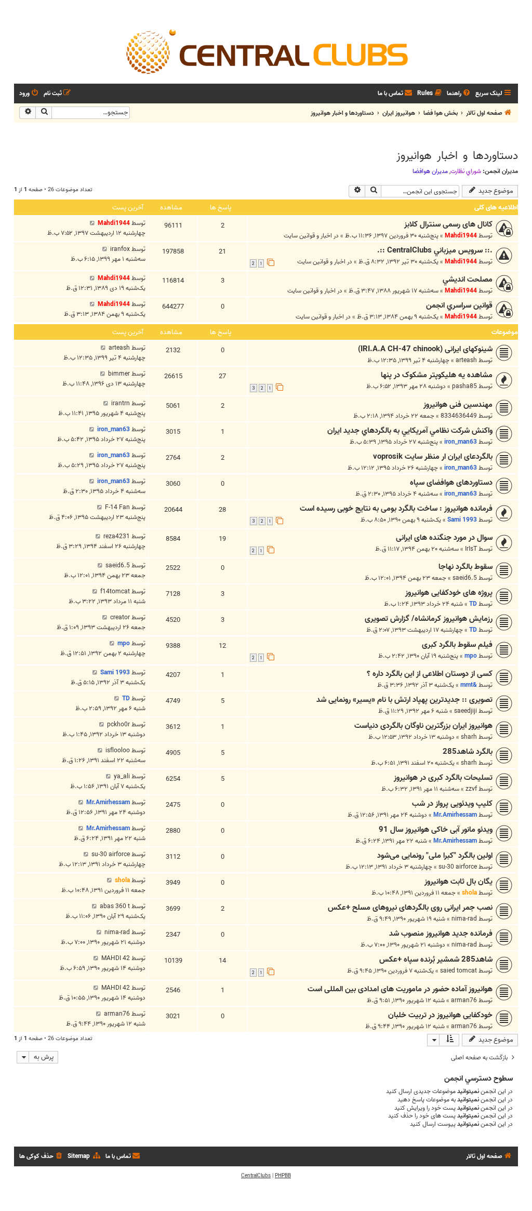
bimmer (119, 374)
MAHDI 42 (115, 958)
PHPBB (283, 1176)
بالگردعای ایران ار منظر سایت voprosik (433, 456)
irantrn (120, 403)
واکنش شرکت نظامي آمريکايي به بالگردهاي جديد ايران (410, 430)
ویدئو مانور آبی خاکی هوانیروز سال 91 (436, 829)
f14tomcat (115, 591)
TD (473, 604)
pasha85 (464, 386)
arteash (466, 360)
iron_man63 (460, 442)
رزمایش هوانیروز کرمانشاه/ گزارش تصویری (429, 619)
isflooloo (117, 750)
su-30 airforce (457, 867)
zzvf (471, 789)
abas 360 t (115, 906)
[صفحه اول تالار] (266, 51)
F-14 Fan (117, 507)
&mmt (468, 685)
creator (120, 617)
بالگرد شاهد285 (468, 752)
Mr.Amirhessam (455, 815)
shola (469, 893)
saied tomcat (458, 971)
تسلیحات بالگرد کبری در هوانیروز (443, 777)
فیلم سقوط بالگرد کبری (457, 644)
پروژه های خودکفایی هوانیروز (449, 593)
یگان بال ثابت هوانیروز (458, 881)
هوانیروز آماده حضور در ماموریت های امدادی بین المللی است (400, 989)
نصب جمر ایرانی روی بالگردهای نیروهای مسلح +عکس (410, 907)
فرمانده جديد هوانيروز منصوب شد (441, 933)
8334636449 (459, 416)
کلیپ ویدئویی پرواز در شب (452, 803)
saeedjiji (465, 711)
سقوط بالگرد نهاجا (465, 567)
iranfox (120, 249)
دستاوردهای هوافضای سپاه (451, 482)
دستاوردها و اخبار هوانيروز (457, 156)
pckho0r (118, 724)
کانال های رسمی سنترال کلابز (448, 224)
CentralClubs (256, 1176)
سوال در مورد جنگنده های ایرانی (444, 537)
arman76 (464, 1000)
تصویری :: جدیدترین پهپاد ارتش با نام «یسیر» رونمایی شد (404, 700)
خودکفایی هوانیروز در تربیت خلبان (440, 1015)
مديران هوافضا (430, 171)
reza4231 (116, 536)
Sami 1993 (462, 520)
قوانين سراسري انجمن (459, 305)
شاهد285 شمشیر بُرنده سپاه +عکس (436, 959)
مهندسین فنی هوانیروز (458, 404)
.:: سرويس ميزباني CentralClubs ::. (435, 250)
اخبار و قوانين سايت (308, 236)
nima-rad (464, 919)
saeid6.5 (465, 578)
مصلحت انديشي (468, 279)
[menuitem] (459, 94)
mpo (470, 656)
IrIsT (471, 549)
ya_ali (122, 776)
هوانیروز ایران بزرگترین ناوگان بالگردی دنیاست (423, 726)
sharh (469, 737)
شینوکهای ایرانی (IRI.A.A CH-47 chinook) (425, 349)
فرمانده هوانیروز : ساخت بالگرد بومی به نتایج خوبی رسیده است (396, 508)
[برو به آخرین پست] (92, 223)
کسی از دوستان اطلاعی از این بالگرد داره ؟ (430, 674)
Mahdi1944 (461, 236)
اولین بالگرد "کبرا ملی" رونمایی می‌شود (435, 855)
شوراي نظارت (465, 171)
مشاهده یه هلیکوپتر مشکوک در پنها (437, 375)
